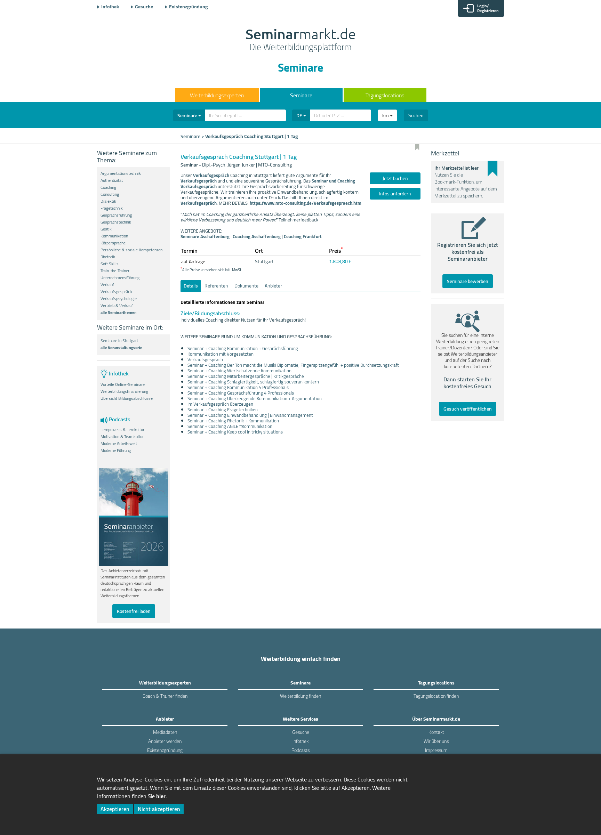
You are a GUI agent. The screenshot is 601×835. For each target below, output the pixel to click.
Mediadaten (165, 732)
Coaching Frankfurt (303, 236)
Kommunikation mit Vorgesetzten (220, 354)
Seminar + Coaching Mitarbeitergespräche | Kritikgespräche (245, 376)
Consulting (110, 194)
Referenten (216, 285)
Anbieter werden (165, 741)
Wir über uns (436, 741)
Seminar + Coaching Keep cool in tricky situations (235, 432)
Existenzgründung (188, 6)
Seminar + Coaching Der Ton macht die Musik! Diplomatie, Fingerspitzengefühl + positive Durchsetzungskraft (293, 365)
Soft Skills (110, 264)
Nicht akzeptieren (159, 809)
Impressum (436, 750)
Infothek (110, 6)
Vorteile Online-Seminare (123, 384)
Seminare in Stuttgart (119, 340)
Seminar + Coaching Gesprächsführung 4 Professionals (240, 393)
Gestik (106, 229)
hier (161, 796)
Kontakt (436, 732)
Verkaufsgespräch (116, 291)
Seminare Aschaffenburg (205, 236)
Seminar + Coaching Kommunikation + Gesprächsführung (242, 348)
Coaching (108, 187)
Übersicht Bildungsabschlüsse (127, 398)
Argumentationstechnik (121, 173)
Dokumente (246, 285)
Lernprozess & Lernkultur (122, 429)
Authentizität (112, 180)
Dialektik (108, 201)
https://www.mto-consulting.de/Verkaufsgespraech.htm (306, 203)
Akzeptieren (115, 809)
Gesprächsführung (116, 215)
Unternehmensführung (120, 278)
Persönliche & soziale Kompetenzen (131, 250)
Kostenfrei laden (134, 611)
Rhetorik (108, 257)
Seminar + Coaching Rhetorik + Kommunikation (233, 420)
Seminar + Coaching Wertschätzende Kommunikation (239, 370)
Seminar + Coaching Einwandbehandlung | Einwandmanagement (250, 415)
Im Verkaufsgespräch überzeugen (220, 404)
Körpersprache (113, 243)
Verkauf (107, 284)
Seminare (301, 95)
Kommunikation (114, 236)
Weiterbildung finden (300, 695)
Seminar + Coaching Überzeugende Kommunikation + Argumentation (254, 398)
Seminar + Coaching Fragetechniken (222, 409)
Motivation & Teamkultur (122, 436)
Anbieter (273, 285)
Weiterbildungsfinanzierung (124, 391)
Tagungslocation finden (436, 695)
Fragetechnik (112, 208)
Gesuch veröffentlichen (467, 408)
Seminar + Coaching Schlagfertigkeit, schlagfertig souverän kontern (253, 382)
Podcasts (300, 750)
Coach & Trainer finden (165, 695)
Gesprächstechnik (116, 222)
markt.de (301, 40)
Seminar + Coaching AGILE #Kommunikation (229, 426)
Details (191, 285)
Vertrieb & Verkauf (117, 305)
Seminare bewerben (467, 281)
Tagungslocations (385, 95)
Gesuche (144, 6)
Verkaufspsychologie (119, 298)
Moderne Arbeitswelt (119, 443)
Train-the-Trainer (115, 271)
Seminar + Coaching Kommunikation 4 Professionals (238, 387)
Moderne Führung (116, 450)
